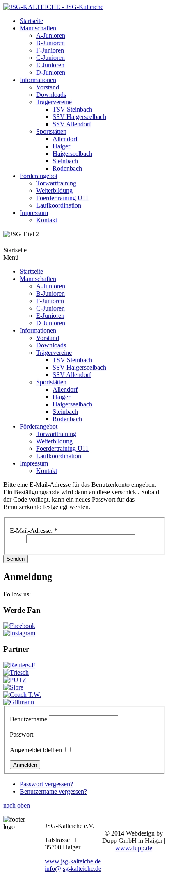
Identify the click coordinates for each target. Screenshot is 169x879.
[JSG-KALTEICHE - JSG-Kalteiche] (53, 6)
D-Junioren (50, 72)
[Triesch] (16, 672)
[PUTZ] (15, 679)
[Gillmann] (18, 702)
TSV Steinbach (72, 109)
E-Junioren (50, 65)
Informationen (38, 79)
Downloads (51, 94)
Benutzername (28, 719)
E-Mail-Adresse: (33, 530)
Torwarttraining (56, 183)
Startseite (31, 20)
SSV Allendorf (72, 124)
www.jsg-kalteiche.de (73, 861)
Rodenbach (67, 168)
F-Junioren (50, 50)
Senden (16, 559)
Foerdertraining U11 (62, 197)
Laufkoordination (58, 205)
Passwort (21, 734)
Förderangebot (38, 175)
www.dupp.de (133, 848)
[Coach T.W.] (22, 694)
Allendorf (65, 138)
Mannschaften (38, 28)
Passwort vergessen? (46, 784)
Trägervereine (54, 101)
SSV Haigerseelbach (79, 116)
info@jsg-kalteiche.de (73, 868)
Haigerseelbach (72, 153)
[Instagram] (19, 633)
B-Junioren (50, 42)
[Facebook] (19, 625)
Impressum (34, 212)
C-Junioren (50, 57)
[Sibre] (13, 687)
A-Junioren (50, 35)
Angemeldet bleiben (36, 750)
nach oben (16, 805)
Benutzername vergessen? (53, 791)
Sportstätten (51, 131)
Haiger (61, 146)
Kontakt (46, 220)
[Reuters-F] (19, 665)
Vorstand (47, 87)
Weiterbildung (54, 190)
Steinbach (65, 161)
